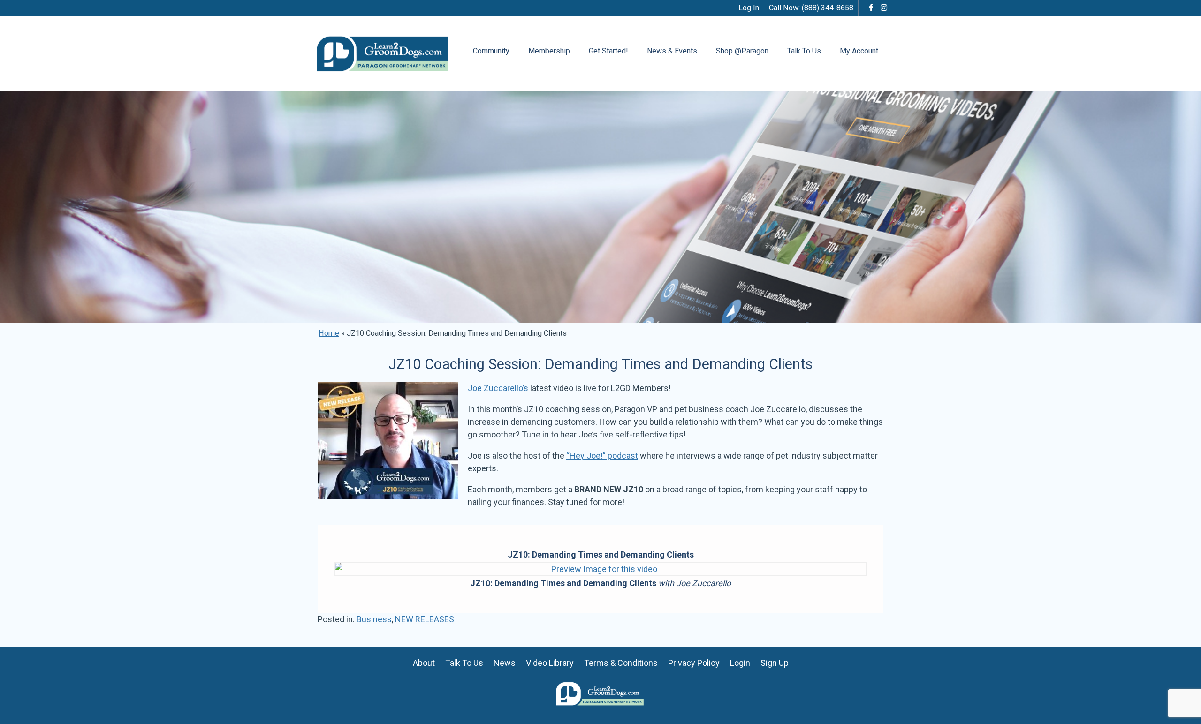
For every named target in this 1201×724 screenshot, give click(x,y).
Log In (748, 7)
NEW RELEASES (424, 619)
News (505, 663)
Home (329, 333)
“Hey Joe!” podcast (602, 455)
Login (740, 663)
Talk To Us (804, 50)
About (424, 663)
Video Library (550, 663)
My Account (859, 50)
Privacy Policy (694, 663)
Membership (549, 50)
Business (374, 619)
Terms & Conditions (621, 663)
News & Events (672, 50)
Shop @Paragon (742, 50)
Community (491, 50)
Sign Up (774, 663)
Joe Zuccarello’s (498, 388)
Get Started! (608, 50)
